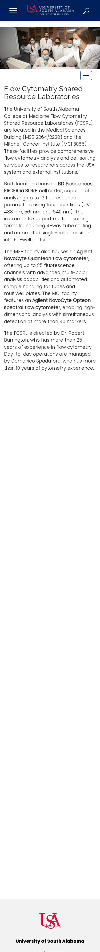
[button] (86, 10)
